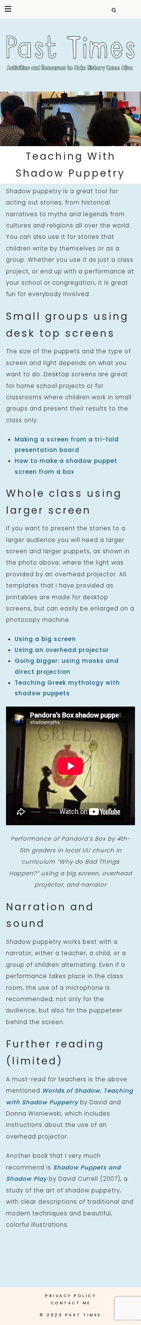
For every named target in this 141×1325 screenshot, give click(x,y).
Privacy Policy (70, 1296)
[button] (8, 8)
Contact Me (71, 1303)
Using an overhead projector (62, 650)
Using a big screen (45, 639)
